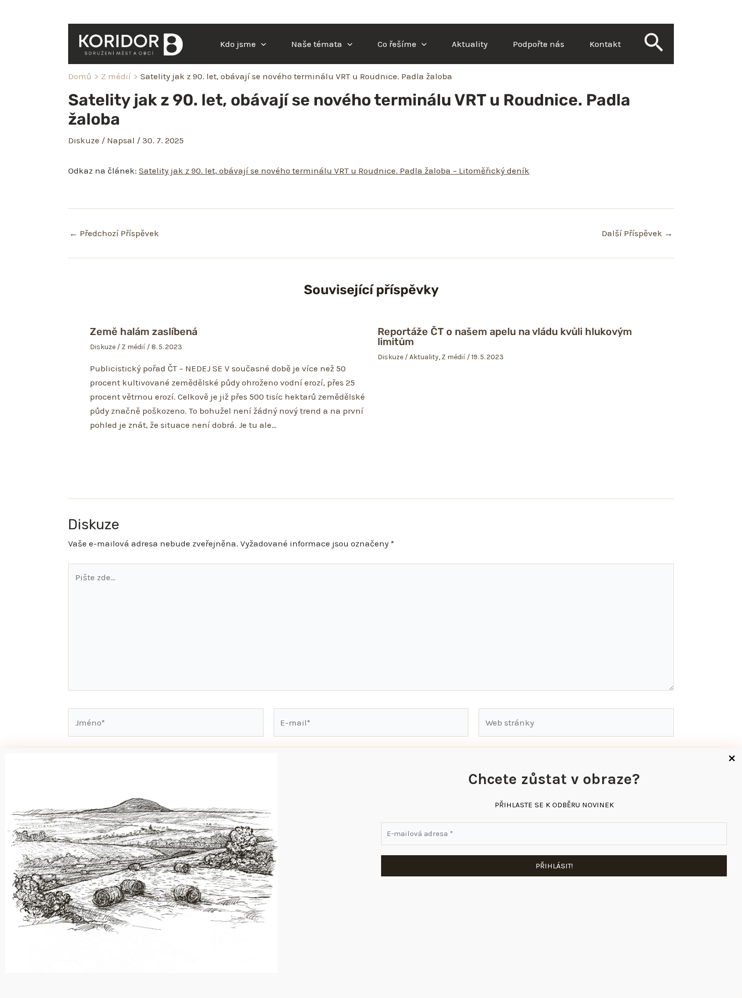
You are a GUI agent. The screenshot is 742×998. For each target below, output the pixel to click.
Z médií (133, 347)
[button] (261, 44)
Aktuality (470, 44)
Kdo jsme (238, 44)
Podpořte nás (538, 44)
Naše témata (316, 44)
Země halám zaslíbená (143, 331)
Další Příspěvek (637, 233)
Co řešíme (397, 44)
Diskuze (83, 140)
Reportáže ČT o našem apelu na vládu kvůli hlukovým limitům (505, 336)
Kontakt (605, 44)
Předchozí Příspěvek (114, 233)
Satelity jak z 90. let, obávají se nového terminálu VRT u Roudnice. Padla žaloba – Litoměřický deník (334, 170)
